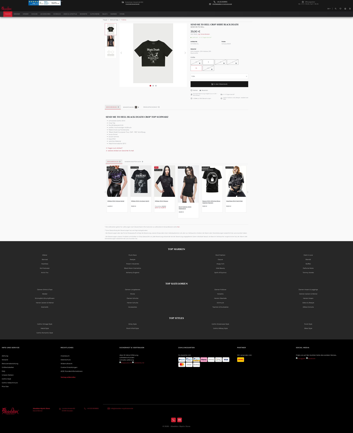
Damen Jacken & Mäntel (308, 294)
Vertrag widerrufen (68, 377)
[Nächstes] (185, 53)
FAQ (3, 371)
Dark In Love (308, 255)
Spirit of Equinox (220, 272)
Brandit (308, 259)
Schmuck (220, 303)
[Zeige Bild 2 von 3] (153, 85)
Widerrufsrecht (66, 363)
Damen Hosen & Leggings (308, 289)
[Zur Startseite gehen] (10, 8)
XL (196, 68)
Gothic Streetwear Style (220, 324)
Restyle (132, 259)
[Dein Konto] (345, 9)
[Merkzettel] (340, 9)
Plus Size (5, 386)
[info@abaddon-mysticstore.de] (179, 420)
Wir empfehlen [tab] (112, 161)
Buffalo (308, 264)
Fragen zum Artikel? (115, 148)
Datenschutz (66, 360)
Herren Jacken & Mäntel (45, 303)
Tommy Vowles (308, 272)
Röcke (132, 294)
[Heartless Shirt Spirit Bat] (235, 181)
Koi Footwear (45, 268)
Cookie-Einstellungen (69, 367)
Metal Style (45, 328)
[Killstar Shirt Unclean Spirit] (140, 181)
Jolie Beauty (220, 268)
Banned (45, 259)
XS (198, 62)
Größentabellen (8, 367)
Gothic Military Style (220, 328)
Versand (5, 360)
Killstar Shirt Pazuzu (161, 201)
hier (178, 227)
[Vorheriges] (121, 53)
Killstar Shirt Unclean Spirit (140, 201)
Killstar (44, 255)
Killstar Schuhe (308, 307)
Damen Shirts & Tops (44, 289)
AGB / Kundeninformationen (72, 371)
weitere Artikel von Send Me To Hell (121, 151)
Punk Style (308, 324)
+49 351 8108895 (222, 1)
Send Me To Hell (197, 27)
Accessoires (132, 307)
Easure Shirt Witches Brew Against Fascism (211, 202)
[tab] (113, 107)
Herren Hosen (308, 298)
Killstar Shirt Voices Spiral (115, 201)
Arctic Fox (44, 272)
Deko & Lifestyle (308, 303)
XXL (210, 68)
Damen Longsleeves (132, 289)
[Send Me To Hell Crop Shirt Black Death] (153, 53)
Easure (220, 259)
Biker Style (308, 328)
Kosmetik (44, 307)
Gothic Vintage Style (44, 324)
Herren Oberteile (220, 298)
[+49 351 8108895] (173, 420)
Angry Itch (220, 264)
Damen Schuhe (132, 298)
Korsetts (220, 294)
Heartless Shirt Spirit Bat (234, 201)
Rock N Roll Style (132, 328)
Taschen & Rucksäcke (220, 307)
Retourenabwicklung (10, 363)
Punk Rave (133, 255)
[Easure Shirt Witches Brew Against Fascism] (212, 181)
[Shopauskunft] (126, 363)
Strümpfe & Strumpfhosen (45, 298)
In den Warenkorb (220, 84)
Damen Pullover (220, 289)
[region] (146, 55)
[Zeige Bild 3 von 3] (156, 85)
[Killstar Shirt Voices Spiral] (117, 181)
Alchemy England (132, 272)
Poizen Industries (132, 264)
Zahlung (5, 356)
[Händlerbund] (138, 363)
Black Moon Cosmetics (132, 268)
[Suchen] (336, 9)
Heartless (44, 264)
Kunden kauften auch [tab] (133, 161)
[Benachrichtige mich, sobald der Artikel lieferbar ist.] (200, 63)
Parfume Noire (308, 268)
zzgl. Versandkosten (204, 34)
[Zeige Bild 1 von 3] (150, 85)
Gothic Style (6, 379)
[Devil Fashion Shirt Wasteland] (188, 184)
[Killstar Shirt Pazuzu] (164, 181)
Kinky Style (133, 324)
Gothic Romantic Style (44, 333)
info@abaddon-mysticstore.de (222, 4)
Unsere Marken (8, 375)
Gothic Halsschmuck (10, 383)
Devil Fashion (220, 255)
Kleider (44, 294)
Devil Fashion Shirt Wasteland (185, 207)
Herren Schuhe (132, 303)
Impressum (65, 356)
